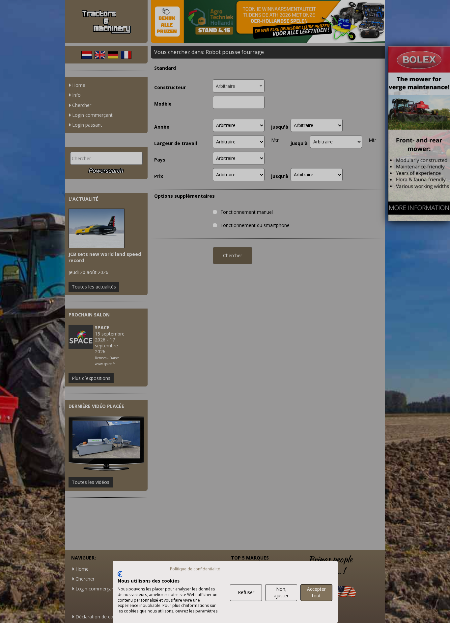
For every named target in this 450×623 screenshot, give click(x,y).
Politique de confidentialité (195, 569)
